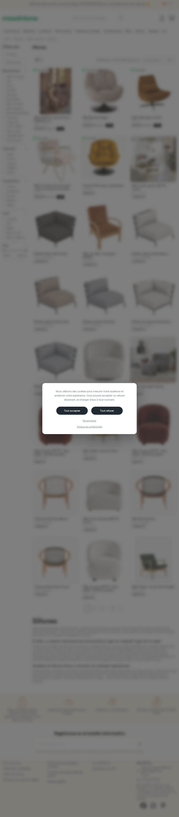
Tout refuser (107, 410)
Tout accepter (72, 410)
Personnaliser (89, 420)
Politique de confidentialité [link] (89, 426)
